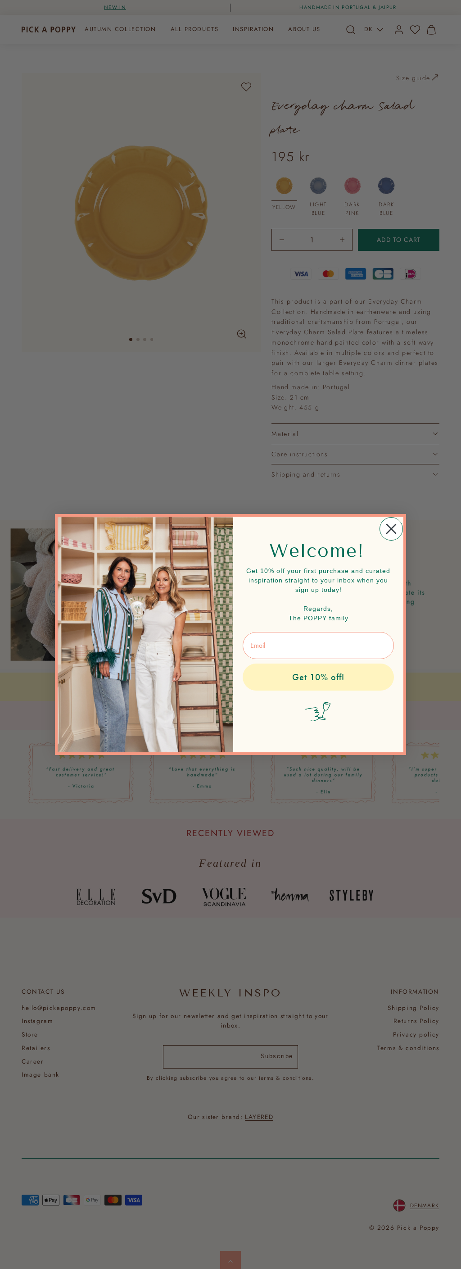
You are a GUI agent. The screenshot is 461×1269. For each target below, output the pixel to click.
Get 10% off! (318, 677)
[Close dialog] (391, 529)
